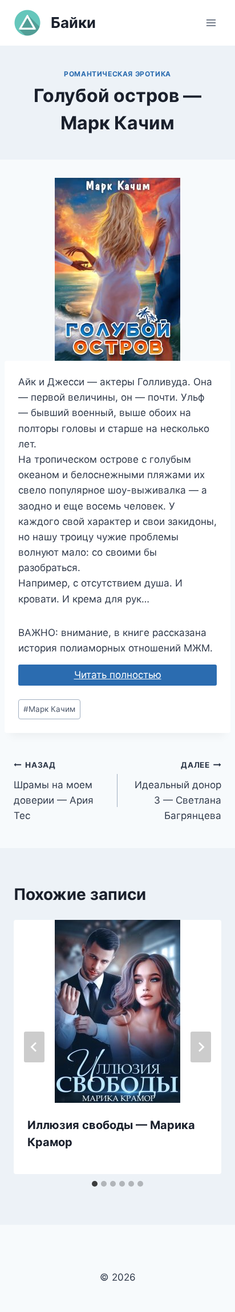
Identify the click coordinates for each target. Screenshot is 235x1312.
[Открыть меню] (210, 22)
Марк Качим (49, 709)
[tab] (95, 1184)
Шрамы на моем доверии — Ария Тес (54, 790)
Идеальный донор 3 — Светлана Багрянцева (178, 790)
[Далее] (201, 1047)
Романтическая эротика (117, 74)
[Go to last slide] (34, 1047)
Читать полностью (117, 675)
